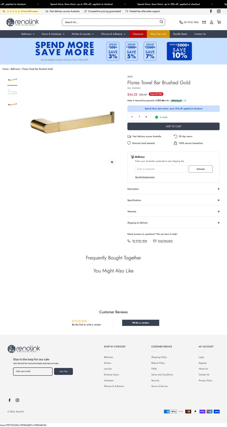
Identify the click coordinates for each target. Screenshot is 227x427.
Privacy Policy (205, 380)
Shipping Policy (159, 357)
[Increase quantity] (146, 116)
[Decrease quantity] (132, 116)
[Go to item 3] (12, 104)
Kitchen (107, 363)
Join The (63, 371)
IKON (130, 76)
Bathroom (26, 34)
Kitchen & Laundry (81, 34)
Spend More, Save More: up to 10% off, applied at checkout (76, 4)
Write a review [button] (140, 323)
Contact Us (200, 34)
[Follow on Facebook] (211, 11)
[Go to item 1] (12, 80)
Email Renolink (165, 241)
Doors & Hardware (51, 34)
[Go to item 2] (12, 92)
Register (203, 363)
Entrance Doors (111, 374)
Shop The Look (158, 34)
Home (5, 69)
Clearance (138, 34)
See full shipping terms (145, 177)
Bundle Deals (180, 34)
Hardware (109, 380)
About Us (203, 368)
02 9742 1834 (139, 241)
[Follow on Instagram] (219, 11)
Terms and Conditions (162, 374)
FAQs (154, 368)
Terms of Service (159, 386)
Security (155, 380)
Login (201, 357)
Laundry (108, 368)
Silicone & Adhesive (111, 34)
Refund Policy (158, 363)
